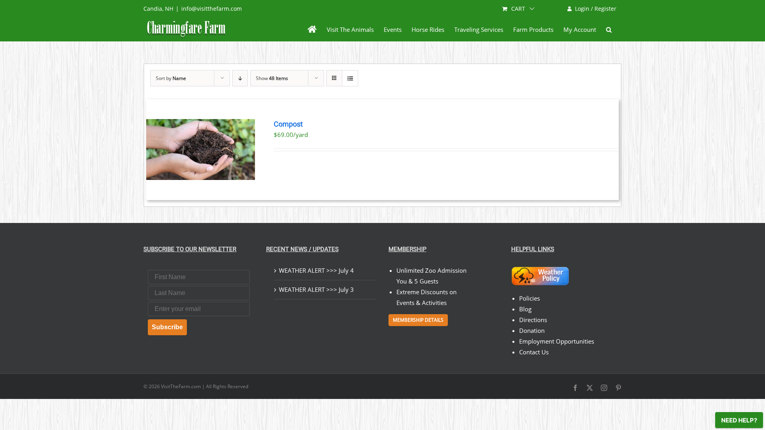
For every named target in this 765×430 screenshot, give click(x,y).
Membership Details (418, 320)
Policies (529, 298)
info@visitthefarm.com (211, 8)
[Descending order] (240, 78)
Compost (288, 124)
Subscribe (167, 327)
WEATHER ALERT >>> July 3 (316, 289)
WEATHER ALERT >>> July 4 (316, 270)
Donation (532, 330)
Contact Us (534, 352)
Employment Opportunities (556, 341)
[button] (609, 29)
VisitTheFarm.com (181, 386)
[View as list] (350, 78)
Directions (533, 320)
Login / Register (595, 8)
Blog (525, 309)
